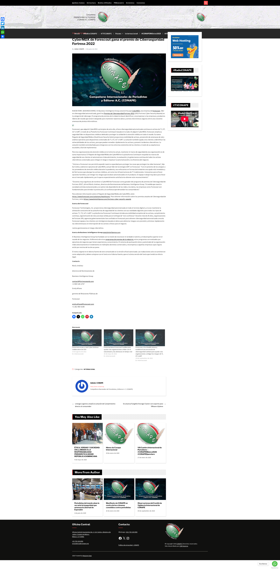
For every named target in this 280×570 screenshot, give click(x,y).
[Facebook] (120, 538)
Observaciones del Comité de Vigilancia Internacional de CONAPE (150, 505)
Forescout (156, 111)
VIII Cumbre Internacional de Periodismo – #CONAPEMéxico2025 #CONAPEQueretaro (150, 451)
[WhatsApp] (2, 32)
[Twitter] (2, 23)
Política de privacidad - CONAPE (128, 545)
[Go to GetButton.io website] (274, 567)
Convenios (141, 3)
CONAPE (179, 544)
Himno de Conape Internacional (113, 449)
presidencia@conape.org (80, 544)
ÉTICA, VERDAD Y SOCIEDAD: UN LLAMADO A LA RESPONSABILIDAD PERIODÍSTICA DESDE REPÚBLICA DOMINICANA (87, 452)
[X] (124, 538)
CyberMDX (136, 111)
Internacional (89, 369)
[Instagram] (128, 538)
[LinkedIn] (2, 28)
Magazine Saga (87, 556)
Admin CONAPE (79, 49)
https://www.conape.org (97, 386)
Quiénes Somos (78, 3)
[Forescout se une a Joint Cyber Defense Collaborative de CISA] (87, 337)
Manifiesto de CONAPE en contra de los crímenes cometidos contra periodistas (118, 505)
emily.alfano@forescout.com (83, 304)
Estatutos (130, 3)
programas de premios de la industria (119, 239)
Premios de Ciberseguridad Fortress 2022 (119, 113)
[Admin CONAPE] (81, 386)
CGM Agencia (183, 546)
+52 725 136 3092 (77, 541)
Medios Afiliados (105, 3)
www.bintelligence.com (111, 232)
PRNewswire (119, 3)
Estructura (91, 3)
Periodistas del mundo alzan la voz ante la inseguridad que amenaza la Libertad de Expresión (86, 506)
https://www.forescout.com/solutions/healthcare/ (91, 196)
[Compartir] (2, 36)
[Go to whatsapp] (274, 564)
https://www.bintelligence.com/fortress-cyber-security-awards (107, 199)
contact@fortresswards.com (83, 281)
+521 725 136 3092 (131, 532)
